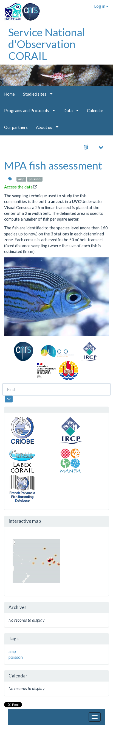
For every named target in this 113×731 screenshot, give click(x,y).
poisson (35, 179)
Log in (100, 6)
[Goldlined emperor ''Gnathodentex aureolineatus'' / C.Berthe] (56, 296)
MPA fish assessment (53, 165)
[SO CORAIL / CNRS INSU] (20, 9)
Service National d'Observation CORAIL (46, 44)
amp (21, 179)
